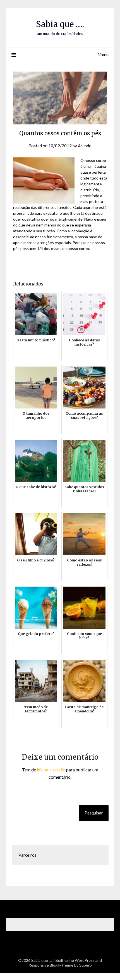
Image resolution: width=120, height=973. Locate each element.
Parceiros (27, 855)
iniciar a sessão (51, 769)
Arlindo (85, 145)
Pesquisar (94, 812)
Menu (103, 54)
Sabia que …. (60, 24)
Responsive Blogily (44, 965)
